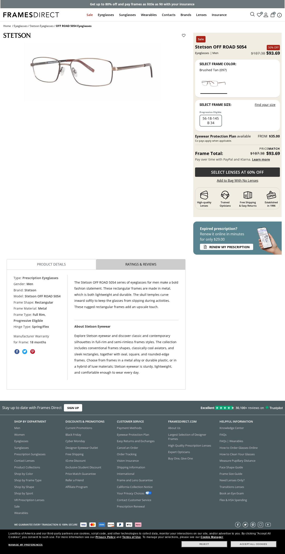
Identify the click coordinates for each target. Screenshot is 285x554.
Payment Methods (129, 428)
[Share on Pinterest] (32, 351)
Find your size (265, 105)
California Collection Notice (135, 487)
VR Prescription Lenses (29, 500)
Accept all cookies (253, 544)
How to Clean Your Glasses (237, 454)
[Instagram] (260, 524)
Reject (204, 544)
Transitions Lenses (232, 487)
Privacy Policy (106, 537)
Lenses (201, 15)
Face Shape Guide (231, 467)
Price (269, 148)
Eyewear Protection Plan (215, 136)
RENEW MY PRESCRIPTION (229, 247)
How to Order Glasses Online (239, 447)
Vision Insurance (128, 461)
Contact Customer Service (134, 500)
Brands (186, 15)
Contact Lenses (24, 461)
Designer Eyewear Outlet (81, 447)
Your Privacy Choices (130, 493)
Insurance (219, 15)
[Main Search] (252, 14)
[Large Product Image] (92, 72)
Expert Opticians (179, 452)
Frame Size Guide (231, 474)
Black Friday (73, 435)
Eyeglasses (106, 15)
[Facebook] (237, 524)
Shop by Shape (24, 487)
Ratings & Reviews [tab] (140, 264)
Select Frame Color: (218, 64)
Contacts (168, 15)
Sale (90, 15)
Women (19, 435)
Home (7, 26)
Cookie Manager (212, 537)
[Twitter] (245, 524)
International (125, 474)
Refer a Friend (74, 480)
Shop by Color (23, 474)
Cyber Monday (75, 441)
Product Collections (27, 467)
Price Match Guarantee (80, 474)
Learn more (261, 159)
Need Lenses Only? (232, 480)
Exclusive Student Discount (83, 467)
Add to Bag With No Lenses (237, 180)
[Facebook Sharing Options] (16, 351)
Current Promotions (78, 428)
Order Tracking (126, 454)
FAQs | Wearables (231, 441)
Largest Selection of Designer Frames (187, 437)
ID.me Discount (75, 461)
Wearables (149, 15)
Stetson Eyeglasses (42, 26)
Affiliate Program (76, 487)
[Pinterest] (253, 524)
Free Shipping (74, 454)
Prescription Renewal (131, 506)
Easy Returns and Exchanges (136, 441)
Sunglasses (127, 15)
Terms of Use (131, 537)
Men (17, 428)
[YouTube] (268, 524)
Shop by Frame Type (27, 480)
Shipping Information (131, 467)
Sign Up (73, 408)
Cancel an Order (127, 447)
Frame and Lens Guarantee (135, 480)
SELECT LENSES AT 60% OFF (237, 172)
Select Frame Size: (215, 104)
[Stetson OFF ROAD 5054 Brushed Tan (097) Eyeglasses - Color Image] (213, 85)
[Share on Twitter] (24, 351)
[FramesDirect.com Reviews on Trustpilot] (224, 407)
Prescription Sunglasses (29, 454)
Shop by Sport (23, 493)
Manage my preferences (25, 545)
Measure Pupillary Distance (237, 461)
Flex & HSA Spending (233, 500)
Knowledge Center (232, 428)
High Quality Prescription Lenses (189, 445)
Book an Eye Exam (232, 493)
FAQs (223, 435)
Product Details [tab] (51, 264)
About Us (174, 428)
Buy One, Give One (180, 458)
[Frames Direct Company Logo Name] (31, 14)
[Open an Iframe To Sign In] (266, 14)
